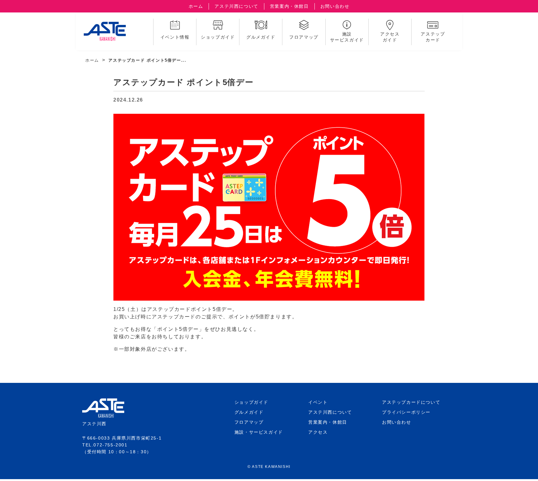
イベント (318, 402)
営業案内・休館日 (289, 6)
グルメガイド (249, 412)
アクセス (318, 432)
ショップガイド (251, 402)
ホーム (196, 6)
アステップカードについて (411, 402)
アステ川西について (236, 6)
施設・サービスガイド (258, 432)
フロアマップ (249, 422)
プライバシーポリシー (406, 412)
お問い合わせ (335, 6)
